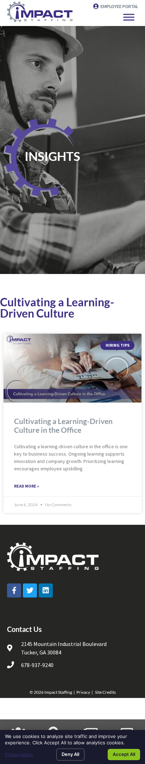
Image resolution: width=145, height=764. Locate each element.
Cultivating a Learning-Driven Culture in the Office (63, 425)
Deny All (70, 754)
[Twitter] (30, 590)
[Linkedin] (46, 590)
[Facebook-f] (14, 590)
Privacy (83, 692)
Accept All (124, 754)
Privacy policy (19, 754)
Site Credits (105, 692)
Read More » (26, 486)
